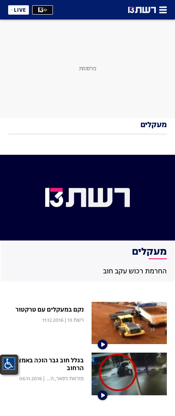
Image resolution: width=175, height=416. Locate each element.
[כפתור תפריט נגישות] (9, 364)
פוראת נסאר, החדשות (59, 378)
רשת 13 (76, 320)
